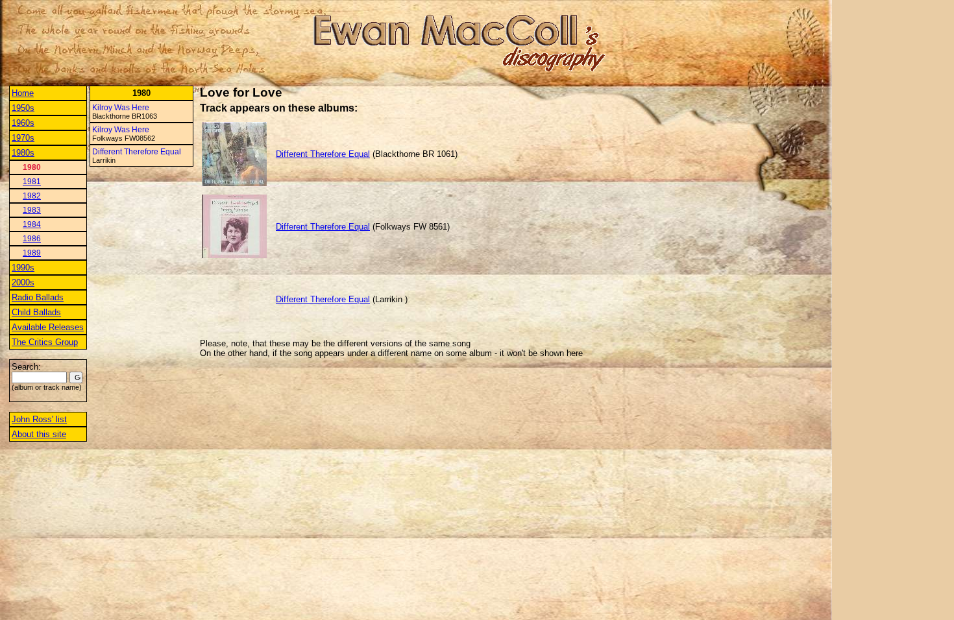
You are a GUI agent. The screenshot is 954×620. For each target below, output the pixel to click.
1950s (23, 108)
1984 (32, 224)
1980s (23, 153)
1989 (32, 252)
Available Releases (48, 327)
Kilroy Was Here (120, 107)
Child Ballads (36, 312)
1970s (23, 138)
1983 (32, 210)
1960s (23, 123)
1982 (32, 195)
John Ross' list (39, 419)
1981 (32, 181)
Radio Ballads (38, 297)
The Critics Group (45, 342)
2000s (23, 282)
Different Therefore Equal (136, 151)
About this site (39, 434)
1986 (32, 238)
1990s (23, 267)
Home (23, 93)
